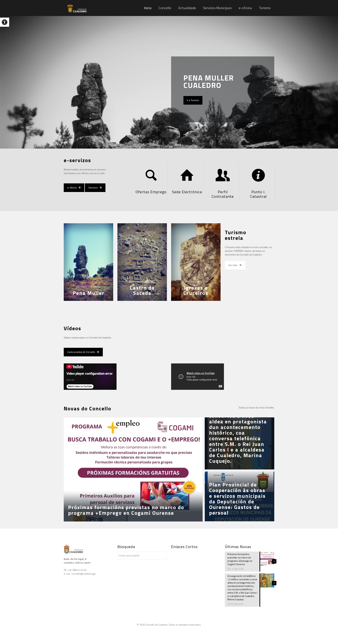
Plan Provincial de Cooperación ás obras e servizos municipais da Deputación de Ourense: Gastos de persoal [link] (237, 499)
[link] (4, 22)
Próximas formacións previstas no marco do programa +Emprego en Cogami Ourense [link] (126, 510)
